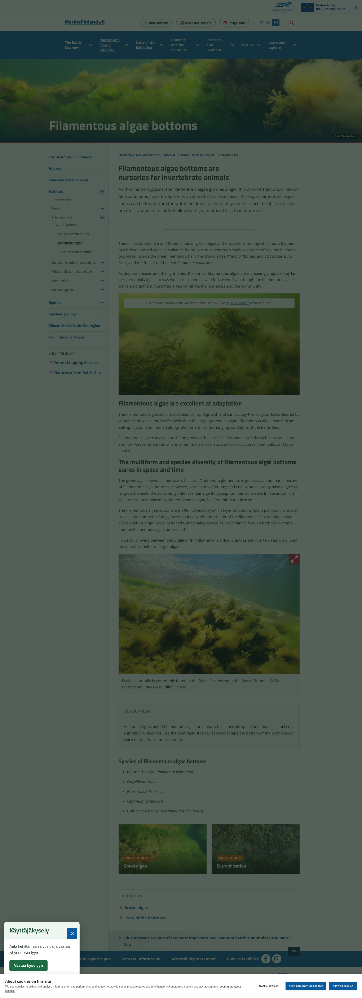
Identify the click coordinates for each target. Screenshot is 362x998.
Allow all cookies (343, 986)
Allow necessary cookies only (306, 986)
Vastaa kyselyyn (28, 965)
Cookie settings (268, 986)
